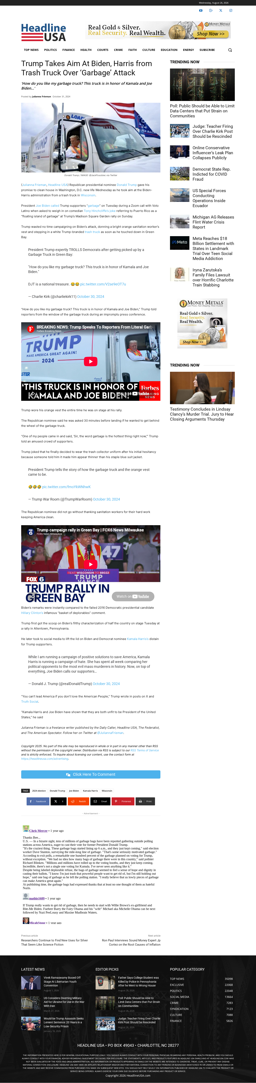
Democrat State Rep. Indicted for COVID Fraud (212, 174)
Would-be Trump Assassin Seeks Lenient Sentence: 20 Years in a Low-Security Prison (64, 1022)
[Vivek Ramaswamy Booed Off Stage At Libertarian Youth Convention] (31, 982)
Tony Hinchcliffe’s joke (100, 211)
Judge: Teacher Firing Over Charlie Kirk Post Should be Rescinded (213, 131)
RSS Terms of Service (145, 750)
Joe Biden (43, 206)
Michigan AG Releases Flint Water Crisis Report (213, 222)
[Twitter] (221, 11)
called (55, 206)
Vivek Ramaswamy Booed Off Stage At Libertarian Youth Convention (62, 981)
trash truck (92, 232)
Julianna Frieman (41, 96)
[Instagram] (231, 11)
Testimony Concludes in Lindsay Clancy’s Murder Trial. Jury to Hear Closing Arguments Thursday (202, 414)
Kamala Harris (90, 790)
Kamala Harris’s (138, 639)
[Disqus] (90, 874)
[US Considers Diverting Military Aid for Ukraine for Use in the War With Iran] (31, 1003)
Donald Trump (127, 185)
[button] (230, 50)
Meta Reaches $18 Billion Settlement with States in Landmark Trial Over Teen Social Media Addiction (213, 248)
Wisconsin (88, 195)
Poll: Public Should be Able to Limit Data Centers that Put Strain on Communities (202, 111)
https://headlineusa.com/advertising (44, 758)
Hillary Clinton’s (32, 613)
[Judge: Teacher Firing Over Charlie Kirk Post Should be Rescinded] (179, 131)
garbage (93, 206)
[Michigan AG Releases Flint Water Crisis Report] (179, 221)
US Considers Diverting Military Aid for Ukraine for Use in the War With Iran (64, 1001)
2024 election (39, 790)
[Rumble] (211, 11)
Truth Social (29, 701)
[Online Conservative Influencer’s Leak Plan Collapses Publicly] (179, 152)
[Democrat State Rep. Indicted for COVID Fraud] (179, 173)
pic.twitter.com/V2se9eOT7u (103, 284)
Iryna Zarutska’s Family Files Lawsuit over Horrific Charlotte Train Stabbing (213, 277)
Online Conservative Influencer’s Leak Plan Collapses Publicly (213, 152)
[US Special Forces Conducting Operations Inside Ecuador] (179, 195)
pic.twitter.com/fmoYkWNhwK (66, 487)
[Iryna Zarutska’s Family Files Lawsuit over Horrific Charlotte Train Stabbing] (179, 274)
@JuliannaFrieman (110, 733)
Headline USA (58, 185)
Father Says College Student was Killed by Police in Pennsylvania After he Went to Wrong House (138, 981)
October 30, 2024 (90, 296)
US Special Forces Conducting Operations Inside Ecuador (209, 198)
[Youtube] (201, 11)
